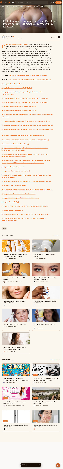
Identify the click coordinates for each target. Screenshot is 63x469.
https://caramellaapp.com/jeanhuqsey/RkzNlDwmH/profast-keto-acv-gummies (27, 190)
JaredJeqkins (9, 36)
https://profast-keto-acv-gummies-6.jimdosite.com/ (18, 194)
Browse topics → (56, 235)
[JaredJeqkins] (3, 37)
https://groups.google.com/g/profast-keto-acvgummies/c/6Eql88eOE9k (25, 102)
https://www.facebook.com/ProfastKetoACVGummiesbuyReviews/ (30, 80)
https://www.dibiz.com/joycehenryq (13, 167)
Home (3, 6)
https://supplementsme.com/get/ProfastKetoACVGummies (28, 75)
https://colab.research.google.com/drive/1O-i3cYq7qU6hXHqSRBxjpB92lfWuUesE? (27, 125)
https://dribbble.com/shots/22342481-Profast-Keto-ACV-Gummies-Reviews (26, 181)
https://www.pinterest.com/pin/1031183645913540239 (19, 106)
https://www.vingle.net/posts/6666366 (14, 185)
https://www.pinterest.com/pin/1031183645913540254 (19, 110)
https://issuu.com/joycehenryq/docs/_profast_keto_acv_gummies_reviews (26, 214)
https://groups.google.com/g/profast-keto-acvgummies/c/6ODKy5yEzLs (25, 98)
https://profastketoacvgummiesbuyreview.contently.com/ (20, 198)
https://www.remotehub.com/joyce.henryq (15, 144)
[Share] (39, 465)
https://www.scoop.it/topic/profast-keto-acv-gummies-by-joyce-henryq (25, 140)
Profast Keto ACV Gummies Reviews (17, 44)
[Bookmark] (34, 465)
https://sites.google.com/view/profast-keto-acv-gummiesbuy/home (23, 135)
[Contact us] (58, 465)
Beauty (7, 6)
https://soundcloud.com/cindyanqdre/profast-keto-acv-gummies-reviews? (26, 121)
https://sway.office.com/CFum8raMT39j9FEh (16, 171)
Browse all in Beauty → (55, 359)
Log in (52, 2)
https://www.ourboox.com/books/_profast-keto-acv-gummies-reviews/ (25, 206)
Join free (59, 2)
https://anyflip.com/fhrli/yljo (10, 202)
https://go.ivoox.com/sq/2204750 (12, 210)
